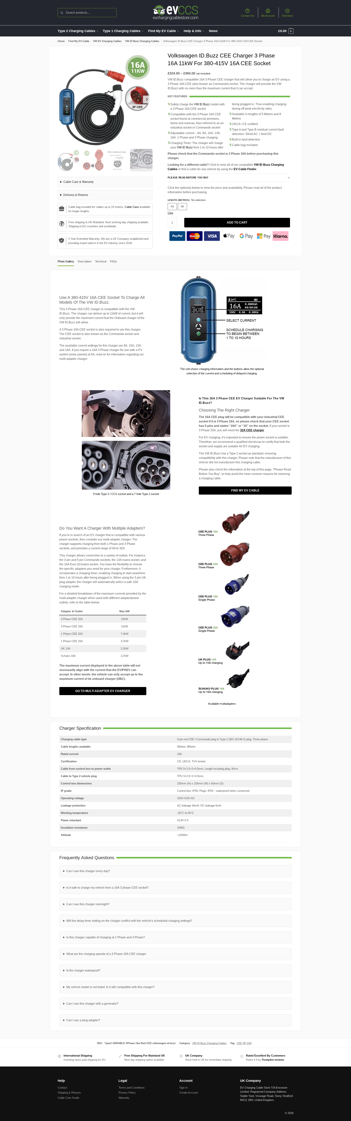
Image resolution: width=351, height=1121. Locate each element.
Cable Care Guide (68, 1097)
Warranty (123, 1097)
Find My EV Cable (78, 41)
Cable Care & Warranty (78, 181)
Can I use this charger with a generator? (92, 1003)
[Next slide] (147, 99)
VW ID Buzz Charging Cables (142, 41)
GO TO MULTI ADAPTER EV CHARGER (102, 691)
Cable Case (132, 206)
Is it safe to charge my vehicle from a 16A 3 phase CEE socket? (107, 887)
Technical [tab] (100, 261)
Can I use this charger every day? (88, 871)
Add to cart (237, 222)
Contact (62, 1087)
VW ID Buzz (202, 104)
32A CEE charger (252, 430)
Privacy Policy (127, 1092)
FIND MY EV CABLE (245, 490)
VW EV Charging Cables (107, 41)
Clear (170, 213)
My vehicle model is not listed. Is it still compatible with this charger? (110, 987)
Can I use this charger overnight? (87, 904)
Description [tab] (84, 261)
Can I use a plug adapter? (83, 1020)
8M (182, 206)
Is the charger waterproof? (83, 970)
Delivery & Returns (75, 194)
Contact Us (247, 15)
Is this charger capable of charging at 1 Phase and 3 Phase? (105, 937)
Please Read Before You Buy (188, 177)
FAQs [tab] (113, 261)
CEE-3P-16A (244, 1043)
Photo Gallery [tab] (66, 261)
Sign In (183, 1087)
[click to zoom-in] (105, 99)
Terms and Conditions (131, 1087)
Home (61, 41)
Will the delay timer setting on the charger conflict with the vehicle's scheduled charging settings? (129, 920)
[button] (286, 30)
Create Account (188, 1092)
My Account (268, 15)
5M (172, 206)
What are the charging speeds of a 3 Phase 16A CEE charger (106, 953)
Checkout (287, 15)
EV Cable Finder (245, 169)
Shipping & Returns (69, 1092)
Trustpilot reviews (273, 1059)
